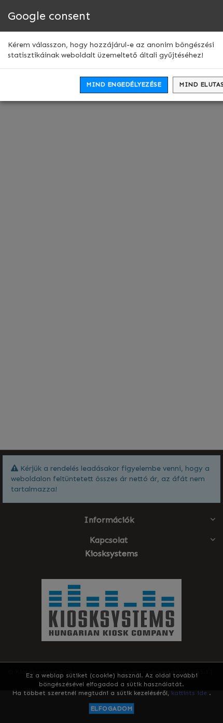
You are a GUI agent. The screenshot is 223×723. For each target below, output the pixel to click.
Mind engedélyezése (124, 84)
